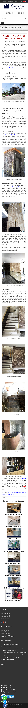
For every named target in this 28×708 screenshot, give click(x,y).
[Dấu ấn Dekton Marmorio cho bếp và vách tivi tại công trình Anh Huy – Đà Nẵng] (14, 508)
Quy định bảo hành (5, 633)
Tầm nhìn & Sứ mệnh (6, 615)
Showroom (10, 1)
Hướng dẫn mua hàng (6, 631)
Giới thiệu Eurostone (5, 613)
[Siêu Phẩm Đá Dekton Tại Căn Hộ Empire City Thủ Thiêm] (14, 569)
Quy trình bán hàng (5, 630)
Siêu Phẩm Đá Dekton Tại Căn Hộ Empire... (14, 576)
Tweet (4, 497)
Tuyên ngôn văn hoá (5, 616)
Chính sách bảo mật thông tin (7, 636)
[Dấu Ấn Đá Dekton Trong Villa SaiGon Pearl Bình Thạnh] (14, 532)
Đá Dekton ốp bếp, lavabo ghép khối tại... (14, 563)
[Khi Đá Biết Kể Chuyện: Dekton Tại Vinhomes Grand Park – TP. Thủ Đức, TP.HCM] (14, 520)
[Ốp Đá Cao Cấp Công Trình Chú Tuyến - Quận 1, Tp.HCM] (14, 594)
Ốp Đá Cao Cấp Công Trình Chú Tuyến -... (14, 600)
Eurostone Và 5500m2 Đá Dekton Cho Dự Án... (14, 551)
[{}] (14, 5)
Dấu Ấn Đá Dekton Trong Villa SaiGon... (14, 539)
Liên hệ (20, 1)
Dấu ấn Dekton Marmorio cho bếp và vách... (14, 514)
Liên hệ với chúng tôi (5, 618)
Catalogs (4, 1)
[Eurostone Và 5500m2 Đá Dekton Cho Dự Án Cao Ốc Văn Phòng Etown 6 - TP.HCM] (14, 544)
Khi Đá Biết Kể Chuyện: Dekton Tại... (14, 526)
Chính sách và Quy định (6, 635)
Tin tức (15, 1)
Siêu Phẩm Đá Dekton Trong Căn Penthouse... (14, 588)
